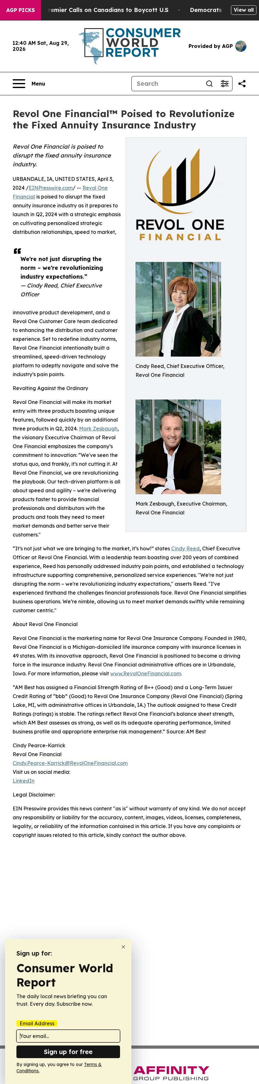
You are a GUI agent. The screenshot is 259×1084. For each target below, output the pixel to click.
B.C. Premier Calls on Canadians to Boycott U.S (100, 10)
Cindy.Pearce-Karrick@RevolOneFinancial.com (70, 763)
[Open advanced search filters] (224, 83)
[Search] (209, 83)
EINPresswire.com (51, 188)
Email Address (37, 1023)
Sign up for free (68, 1052)
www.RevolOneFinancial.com (145, 673)
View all (244, 10)
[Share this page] (242, 83)
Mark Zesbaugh (98, 428)
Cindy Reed (185, 548)
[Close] (123, 947)
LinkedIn (23, 781)
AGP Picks (20, 10)
